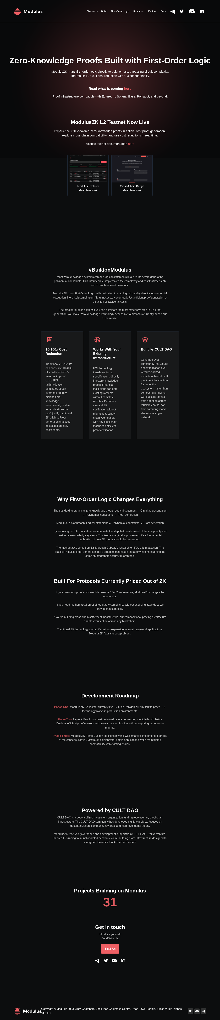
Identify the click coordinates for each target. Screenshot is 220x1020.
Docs (163, 11)
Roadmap (138, 11)
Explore (152, 11)
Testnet (91, 11)
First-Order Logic (120, 11)
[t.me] (173, 11)
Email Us (110, 948)
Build (104, 11)
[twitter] (181, 11)
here (127, 88)
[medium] (202, 11)
